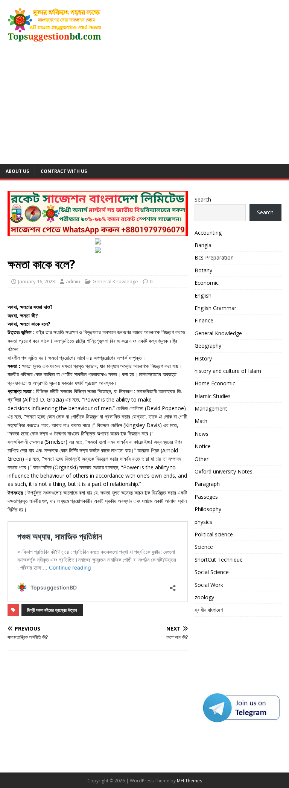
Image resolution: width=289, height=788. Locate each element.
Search (203, 199)
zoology (204, 597)
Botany (203, 270)
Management (211, 408)
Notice (203, 446)
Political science (214, 534)
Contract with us (64, 171)
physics (203, 521)
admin (73, 281)
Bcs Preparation (214, 257)
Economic (207, 282)
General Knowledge (115, 281)
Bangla (203, 245)
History (203, 358)
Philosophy (208, 509)
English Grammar (215, 308)
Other (201, 459)
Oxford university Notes (223, 471)
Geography (208, 345)
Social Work (209, 584)
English (203, 295)
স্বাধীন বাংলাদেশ (209, 609)
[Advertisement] (144, 107)
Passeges (206, 496)
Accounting (208, 232)
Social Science (212, 572)
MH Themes (189, 780)
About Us (17, 171)
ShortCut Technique (219, 559)
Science (204, 546)
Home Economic (215, 383)
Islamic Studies (213, 396)
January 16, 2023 (36, 281)
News (201, 433)
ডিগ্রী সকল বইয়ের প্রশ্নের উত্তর (52, 610)
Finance (204, 320)
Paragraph (207, 483)
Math (201, 421)
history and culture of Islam (228, 370)
